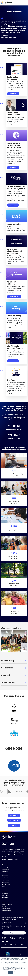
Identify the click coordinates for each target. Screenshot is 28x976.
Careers (14, 825)
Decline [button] (17, 973)
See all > (14, 699)
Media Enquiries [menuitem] (21, 938)
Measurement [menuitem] (5, 869)
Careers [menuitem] (4, 886)
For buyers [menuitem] (5, 893)
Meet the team (14, 296)
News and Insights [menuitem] (7, 904)
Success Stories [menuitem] (6, 908)
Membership (14, 815)
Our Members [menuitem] (5, 880)
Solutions (5, 865)
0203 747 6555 (8, 845)
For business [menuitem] (5, 897)
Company (5, 876)
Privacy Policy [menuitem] (4, 938)
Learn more (13, 93)
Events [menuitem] (4, 906)
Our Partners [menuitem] (5, 882)
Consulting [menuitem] (5, 867)
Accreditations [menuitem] (6, 884)
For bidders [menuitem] (5, 895)
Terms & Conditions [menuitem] (12, 938)
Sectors (4, 891)
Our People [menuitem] (5, 878)
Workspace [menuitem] (5, 871)
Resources (5, 902)
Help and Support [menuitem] (6, 910)
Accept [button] (10, 973)
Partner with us (14, 820)
